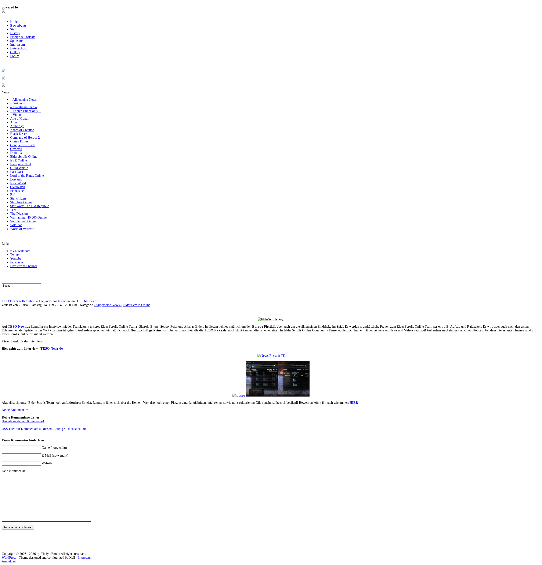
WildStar (16, 225)
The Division (19, 213)
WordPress (9, 557)
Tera (13, 210)
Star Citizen (18, 198)
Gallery (15, 52)
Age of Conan (19, 118)
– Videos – (17, 114)
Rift (12, 194)
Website (47, 463)
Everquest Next (20, 164)
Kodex (14, 21)
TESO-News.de (19, 326)
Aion (13, 122)
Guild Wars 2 (19, 168)
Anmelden (9, 561)
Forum (14, 56)
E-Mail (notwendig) (55, 455)
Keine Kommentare (15, 410)
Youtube (15, 258)
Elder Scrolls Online (23, 156)
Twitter (15, 254)
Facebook (16, 262)
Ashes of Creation (22, 130)
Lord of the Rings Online (27, 175)
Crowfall (16, 149)
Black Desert (19, 133)
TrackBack (76, 429)
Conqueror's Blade (22, 145)
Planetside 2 (18, 191)
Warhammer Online (23, 221)
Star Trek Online (21, 202)
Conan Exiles (19, 141)
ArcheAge (17, 126)
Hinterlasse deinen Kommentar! (23, 421)
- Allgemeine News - (108, 305)
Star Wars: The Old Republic (29, 206)
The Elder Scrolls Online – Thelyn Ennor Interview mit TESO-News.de (50, 301)
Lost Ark (16, 179)
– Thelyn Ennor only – (25, 111)
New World (18, 183)
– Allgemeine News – (24, 99)
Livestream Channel (23, 266)
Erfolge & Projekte (22, 37)
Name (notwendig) (54, 447)
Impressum (17, 44)
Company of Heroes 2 (25, 137)
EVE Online (18, 160)
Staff (13, 29)
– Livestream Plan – (23, 107)
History (15, 33)
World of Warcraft (22, 229)
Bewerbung (18, 25)
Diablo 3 (16, 153)
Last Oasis (17, 172)
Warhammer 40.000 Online (28, 217)
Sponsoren (17, 40)
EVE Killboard (20, 251)
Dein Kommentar (13, 471)
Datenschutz (18, 48)
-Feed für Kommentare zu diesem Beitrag (32, 429)
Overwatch (17, 187)
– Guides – (17, 103)
